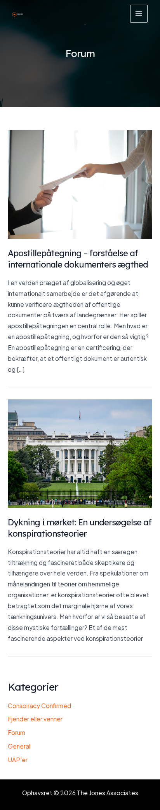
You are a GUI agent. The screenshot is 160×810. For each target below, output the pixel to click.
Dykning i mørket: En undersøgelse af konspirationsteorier (79, 527)
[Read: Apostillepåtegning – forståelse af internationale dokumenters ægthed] (80, 183)
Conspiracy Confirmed (39, 705)
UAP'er (18, 759)
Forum (16, 732)
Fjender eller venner (35, 719)
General (19, 746)
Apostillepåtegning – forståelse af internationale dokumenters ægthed (78, 258)
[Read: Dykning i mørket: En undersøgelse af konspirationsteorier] (80, 453)
